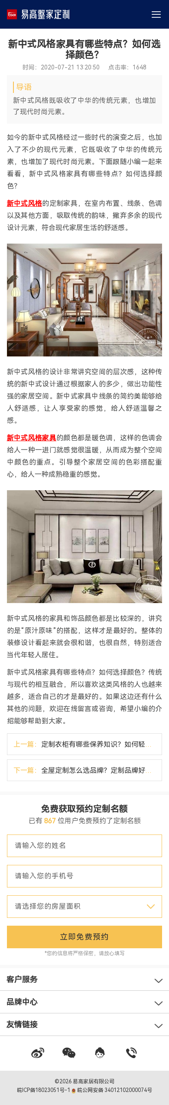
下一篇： (87, 770)
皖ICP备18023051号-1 (44, 1090)
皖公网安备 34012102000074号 (114, 1090)
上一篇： (87, 744)
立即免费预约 (84, 936)
